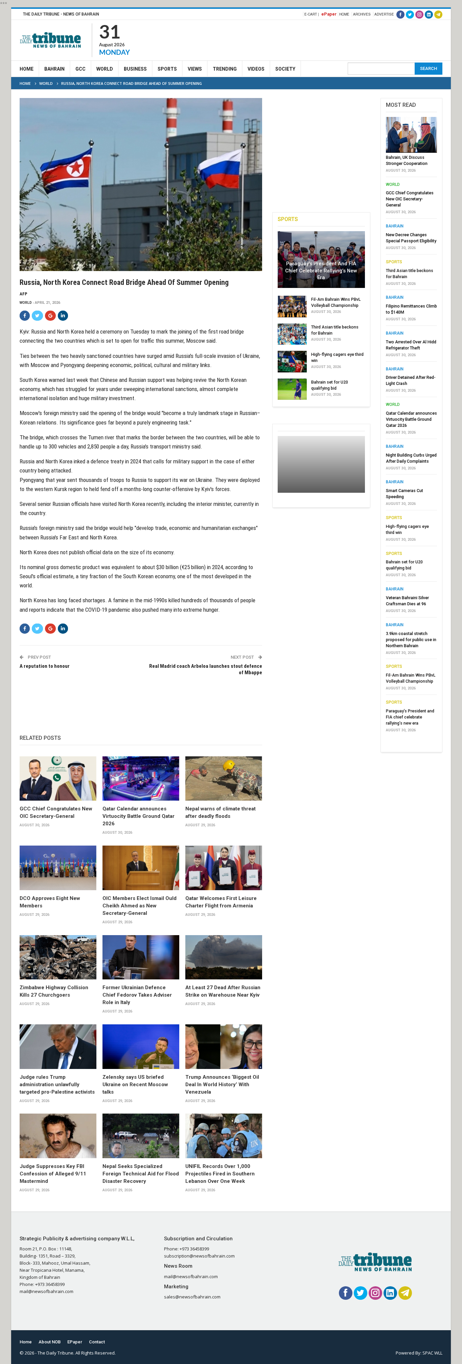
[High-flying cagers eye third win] (292, 361)
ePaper (329, 14)
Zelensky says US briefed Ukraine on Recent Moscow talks (135, 1084)
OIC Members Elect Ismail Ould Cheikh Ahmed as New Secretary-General (139, 905)
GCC (80, 69)
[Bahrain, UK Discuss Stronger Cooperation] (411, 135)
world (26, 302)
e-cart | (311, 14)
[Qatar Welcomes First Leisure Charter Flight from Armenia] (223, 868)
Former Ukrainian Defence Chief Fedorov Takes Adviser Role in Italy (137, 994)
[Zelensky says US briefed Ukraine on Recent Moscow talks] (140, 1046)
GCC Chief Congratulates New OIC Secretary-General (410, 199)
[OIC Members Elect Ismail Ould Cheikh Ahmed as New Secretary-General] (140, 868)
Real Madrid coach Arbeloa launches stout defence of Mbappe (205, 669)
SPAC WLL (432, 1353)
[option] (411, 426)
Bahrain (54, 69)
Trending (225, 69)
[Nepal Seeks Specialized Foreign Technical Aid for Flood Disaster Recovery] (140, 1136)
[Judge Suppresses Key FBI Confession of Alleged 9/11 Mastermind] (58, 1136)
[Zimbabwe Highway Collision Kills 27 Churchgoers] (58, 957)
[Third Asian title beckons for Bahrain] (292, 334)
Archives (362, 14)
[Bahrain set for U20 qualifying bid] (292, 389)
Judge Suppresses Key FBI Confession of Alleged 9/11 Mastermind (53, 1173)
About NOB (50, 1341)
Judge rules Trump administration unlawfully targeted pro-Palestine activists (57, 1084)
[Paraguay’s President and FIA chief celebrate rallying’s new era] (321, 259)
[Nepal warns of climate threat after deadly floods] (223, 778)
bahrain (394, 226)
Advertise (384, 14)
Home (344, 14)
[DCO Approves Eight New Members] (58, 868)
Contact (97, 1341)
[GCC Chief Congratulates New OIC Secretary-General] (58, 778)
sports (394, 262)
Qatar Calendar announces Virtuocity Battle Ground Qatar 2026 (138, 816)
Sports (167, 69)
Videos (256, 69)
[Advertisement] (319, 39)
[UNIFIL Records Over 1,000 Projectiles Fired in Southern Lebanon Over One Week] (223, 1136)
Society (285, 69)
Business (135, 69)
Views (195, 69)
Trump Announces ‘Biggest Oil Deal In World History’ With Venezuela (222, 1084)
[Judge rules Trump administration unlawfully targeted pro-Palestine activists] (58, 1046)
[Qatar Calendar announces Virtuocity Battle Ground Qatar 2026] (140, 778)
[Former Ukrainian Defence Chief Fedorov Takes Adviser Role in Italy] (140, 957)
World (104, 69)
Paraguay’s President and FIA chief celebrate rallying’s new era (321, 271)
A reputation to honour (45, 666)
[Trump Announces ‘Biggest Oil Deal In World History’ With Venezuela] (223, 1046)
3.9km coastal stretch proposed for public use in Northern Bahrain (411, 639)
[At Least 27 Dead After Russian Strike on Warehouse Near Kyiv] (223, 957)
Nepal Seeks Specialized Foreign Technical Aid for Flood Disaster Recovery (140, 1173)
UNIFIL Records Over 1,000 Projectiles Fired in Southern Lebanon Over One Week (220, 1173)
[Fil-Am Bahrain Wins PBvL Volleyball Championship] (292, 306)
